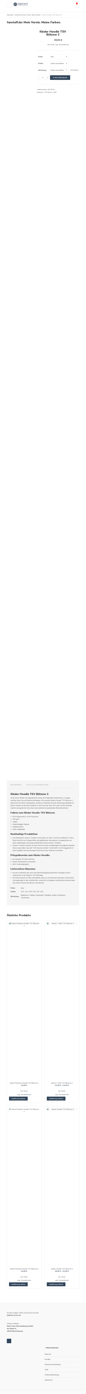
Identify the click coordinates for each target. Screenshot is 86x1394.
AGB (46, 1369)
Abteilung (42, 70)
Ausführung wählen (18, 1099)
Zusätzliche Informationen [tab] (37, 785)
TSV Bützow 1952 (50, 92)
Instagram (9, 1341)
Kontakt (47, 1359)
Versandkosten (64, 45)
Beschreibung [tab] (16, 785)
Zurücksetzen (74, 70)
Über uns (48, 1354)
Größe (40, 63)
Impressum (49, 1380)
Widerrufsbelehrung (52, 1375)
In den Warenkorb (60, 77)
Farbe (40, 57)
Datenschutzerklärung (53, 1364)
